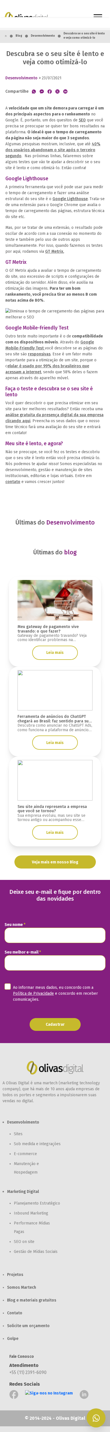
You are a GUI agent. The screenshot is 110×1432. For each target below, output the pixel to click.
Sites (18, 1133)
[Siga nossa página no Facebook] (13, 1394)
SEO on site (24, 1241)
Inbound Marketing (31, 1213)
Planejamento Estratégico (37, 1203)
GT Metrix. (54, 251)
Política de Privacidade (33, 993)
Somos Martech (21, 1287)
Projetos (15, 1274)
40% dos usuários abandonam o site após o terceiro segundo (52, 150)
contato (12, 481)
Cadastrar (55, 1024)
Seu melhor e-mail (23, 952)
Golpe (12, 1338)
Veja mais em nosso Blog (55, 862)
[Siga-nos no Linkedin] (84, 1394)
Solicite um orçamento (28, 1325)
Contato (14, 1313)
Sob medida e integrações (37, 1143)
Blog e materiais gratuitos (31, 1300)
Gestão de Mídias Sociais (36, 1251)
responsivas (39, 354)
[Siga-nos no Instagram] (49, 1394)
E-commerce (25, 1153)
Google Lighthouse (70, 198)
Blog (19, 36)
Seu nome (15, 924)
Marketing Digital (23, 1191)
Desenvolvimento (43, 36)
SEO (82, 120)
